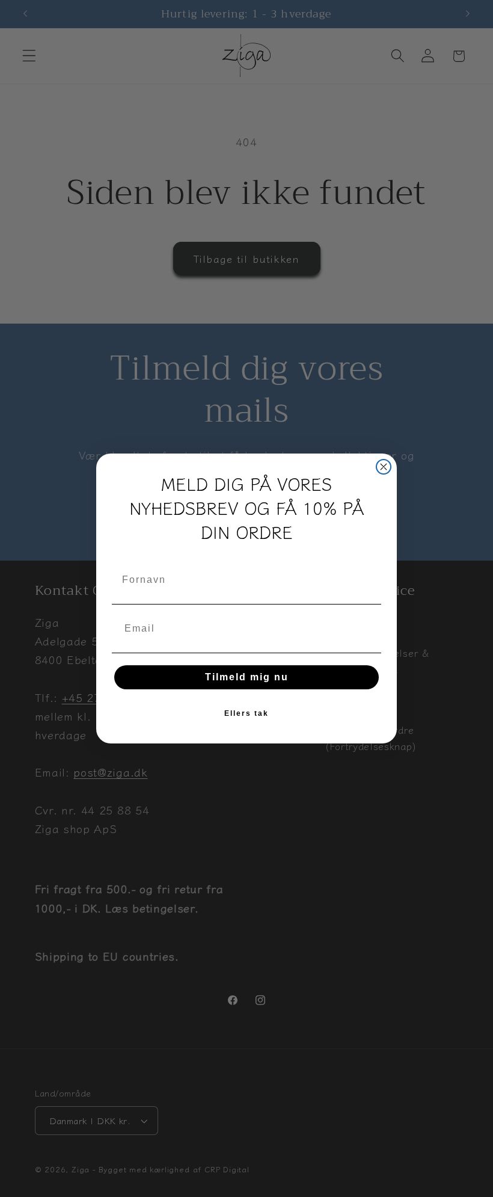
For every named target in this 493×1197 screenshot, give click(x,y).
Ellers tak (246, 713)
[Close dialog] (383, 467)
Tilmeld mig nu (247, 677)
